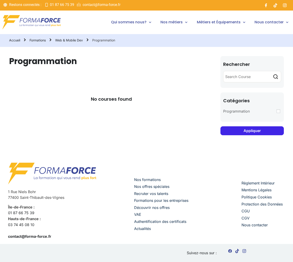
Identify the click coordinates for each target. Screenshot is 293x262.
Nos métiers (171, 22)
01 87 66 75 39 (21, 213)
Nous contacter (269, 22)
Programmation (236, 111)
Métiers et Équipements (219, 22)
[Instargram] (244, 252)
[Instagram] (284, 5)
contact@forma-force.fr (29, 236)
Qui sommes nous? (128, 22)
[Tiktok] (275, 5)
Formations (38, 40)
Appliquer (252, 130)
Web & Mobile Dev (69, 40)
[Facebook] (266, 5)
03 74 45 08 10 (21, 224)
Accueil (14, 40)
